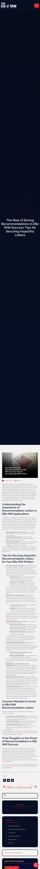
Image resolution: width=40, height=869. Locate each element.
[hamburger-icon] (36, 5)
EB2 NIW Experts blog (21, 732)
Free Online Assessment (14, 853)
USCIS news (10, 662)
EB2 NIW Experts (6, 758)
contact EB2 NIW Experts (12, 766)
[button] (5, 796)
